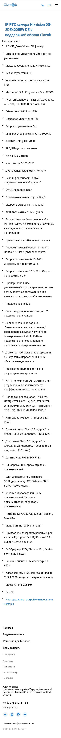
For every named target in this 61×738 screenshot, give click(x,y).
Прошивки (8, 661)
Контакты (8, 678)
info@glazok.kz (10, 707)
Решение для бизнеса (16, 641)
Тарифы (8, 627)
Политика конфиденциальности (18, 723)
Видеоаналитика (13, 634)
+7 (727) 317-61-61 (15, 702)
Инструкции (9, 654)
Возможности (11, 647)
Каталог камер (10, 672)
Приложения (9, 667)
